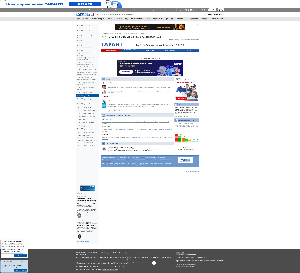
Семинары (137, 10)
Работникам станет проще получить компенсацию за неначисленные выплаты (130, 101)
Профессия (194, 19)
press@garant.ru (106, 161)
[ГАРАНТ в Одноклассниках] (199, 10)
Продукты (105, 10)
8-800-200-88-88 (180, 252)
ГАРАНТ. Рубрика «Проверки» (86, 132)
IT (186, 19)
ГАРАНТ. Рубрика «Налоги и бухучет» (85, 88)
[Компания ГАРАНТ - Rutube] (202, 10)
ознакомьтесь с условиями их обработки (12, 253)
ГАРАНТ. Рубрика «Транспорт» (86, 113)
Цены (116, 10)
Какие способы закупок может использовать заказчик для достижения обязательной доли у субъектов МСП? (139, 87)
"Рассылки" (142, 157)
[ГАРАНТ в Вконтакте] (186, 10)
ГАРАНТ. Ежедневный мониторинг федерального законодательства (87, 27)
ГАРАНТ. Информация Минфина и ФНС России (87, 37)
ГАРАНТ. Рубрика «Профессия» (86, 126)
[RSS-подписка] (204, 10)
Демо (126, 10)
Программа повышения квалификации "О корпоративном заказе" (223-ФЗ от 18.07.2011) (87, 223)
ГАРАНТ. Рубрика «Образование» (87, 110)
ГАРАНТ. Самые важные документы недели (84, 52)
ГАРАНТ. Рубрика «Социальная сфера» (86, 100)
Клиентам (168, 10)
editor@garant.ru (129, 159)
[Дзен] (188, 10)
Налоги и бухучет (98, 19)
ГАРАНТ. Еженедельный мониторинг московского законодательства (85, 64)
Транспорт (169, 19)
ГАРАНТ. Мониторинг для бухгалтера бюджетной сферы (86, 78)
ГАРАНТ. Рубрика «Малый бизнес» (87, 96)
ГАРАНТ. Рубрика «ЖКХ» (84, 104)
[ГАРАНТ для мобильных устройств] (183, 10)
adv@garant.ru (149, 159)
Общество (179, 19)
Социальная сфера (137, 19)
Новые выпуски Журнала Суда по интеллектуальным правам (87, 141)
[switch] (98, 14)
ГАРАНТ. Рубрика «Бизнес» (85, 93)
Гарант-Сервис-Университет (109, 269)
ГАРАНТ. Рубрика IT (83, 119)
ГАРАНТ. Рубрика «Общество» (86, 116)
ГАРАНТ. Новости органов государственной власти (85, 47)
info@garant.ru (125, 267)
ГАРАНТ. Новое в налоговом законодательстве (85, 42)
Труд (126, 19)
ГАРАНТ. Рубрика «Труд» (84, 107)
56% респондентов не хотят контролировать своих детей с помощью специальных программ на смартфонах (186, 125)
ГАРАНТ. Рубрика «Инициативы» (87, 129)
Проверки (204, 19)
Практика (118, 19)
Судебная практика (82, 19)
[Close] (26, 262)
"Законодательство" (188, 149)
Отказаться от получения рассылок (192, 171)
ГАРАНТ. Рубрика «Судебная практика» (85, 83)
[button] (214, 14)
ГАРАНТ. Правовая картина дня (86, 69)
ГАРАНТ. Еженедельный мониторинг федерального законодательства (85, 57)
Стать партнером (153, 10)
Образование (158, 19)
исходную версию (191, 39)
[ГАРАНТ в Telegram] (194, 10)
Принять (20, 256)
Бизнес (110, 19)
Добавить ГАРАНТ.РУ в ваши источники (119, 111)
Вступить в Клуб (112, 151)
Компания (79, 10)
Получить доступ (20, 270)
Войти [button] (213, 10)
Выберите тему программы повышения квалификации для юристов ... (85, 241)
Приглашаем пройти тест (182, 116)
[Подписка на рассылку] (181, 10)
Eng (222, 10)
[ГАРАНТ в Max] (191, 10)
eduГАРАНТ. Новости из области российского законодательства (87, 73)
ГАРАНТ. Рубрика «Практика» (86, 123)
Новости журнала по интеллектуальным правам (85, 136)
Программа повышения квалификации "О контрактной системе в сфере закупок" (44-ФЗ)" (87, 200)
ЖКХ (148, 19)
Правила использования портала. (121, 259)
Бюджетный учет (217, 19)
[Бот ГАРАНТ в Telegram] (196, 10)
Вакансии (92, 10)
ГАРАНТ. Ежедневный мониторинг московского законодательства (87, 32)
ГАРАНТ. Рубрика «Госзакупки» (86, 145)
